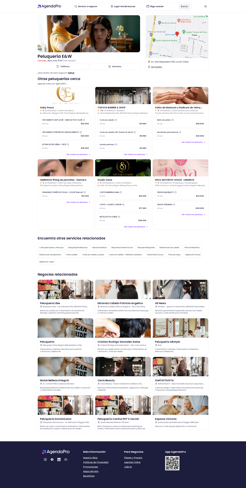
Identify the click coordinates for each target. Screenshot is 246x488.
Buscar (184, 6)
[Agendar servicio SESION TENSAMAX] (180, 206)
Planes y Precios (133, 457)
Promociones (90, 466)
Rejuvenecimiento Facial (122, 247)
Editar (71, 72)
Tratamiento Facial (155, 254)
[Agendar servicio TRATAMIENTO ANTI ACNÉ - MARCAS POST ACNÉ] (65, 121)
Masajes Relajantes (146, 247)
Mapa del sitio (91, 471)
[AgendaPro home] (49, 6)
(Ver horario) (69, 60)
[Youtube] (66, 459)
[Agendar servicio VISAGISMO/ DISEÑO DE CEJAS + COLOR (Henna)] (65, 194)
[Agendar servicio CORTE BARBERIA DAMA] (123, 194)
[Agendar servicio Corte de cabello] (123, 121)
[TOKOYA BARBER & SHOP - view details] (123, 95)
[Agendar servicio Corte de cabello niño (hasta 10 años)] (123, 134)
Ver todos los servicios (77, 154)
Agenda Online (132, 462)
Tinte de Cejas (174, 254)
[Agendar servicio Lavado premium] (123, 146)
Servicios (116, 66)
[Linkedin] (59, 459)
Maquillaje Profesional (77, 247)
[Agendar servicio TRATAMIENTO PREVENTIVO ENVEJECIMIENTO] (65, 134)
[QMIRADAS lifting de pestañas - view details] (65, 167)
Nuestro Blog (90, 457)
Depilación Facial (192, 254)
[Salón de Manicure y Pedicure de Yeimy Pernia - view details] (180, 95)
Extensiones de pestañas (50, 254)
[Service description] (84, 120)
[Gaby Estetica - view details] (65, 95)
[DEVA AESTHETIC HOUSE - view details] (180, 167)
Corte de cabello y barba (93, 254)
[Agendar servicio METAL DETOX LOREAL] (123, 218)
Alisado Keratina (99, 247)
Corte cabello (72, 254)
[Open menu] (205, 6)
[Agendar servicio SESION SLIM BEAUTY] (180, 194)
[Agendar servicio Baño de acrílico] (180, 121)
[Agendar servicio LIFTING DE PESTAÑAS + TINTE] (65, 146)
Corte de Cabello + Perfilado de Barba (125, 254)
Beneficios (89, 476)
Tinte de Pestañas (192, 247)
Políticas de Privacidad (95, 462)
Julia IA (128, 466)
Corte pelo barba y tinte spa (51, 247)
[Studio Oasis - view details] (123, 167)
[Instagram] (45, 459)
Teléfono (65, 66)
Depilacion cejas (46, 262)
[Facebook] (52, 459)
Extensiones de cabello (169, 247)
